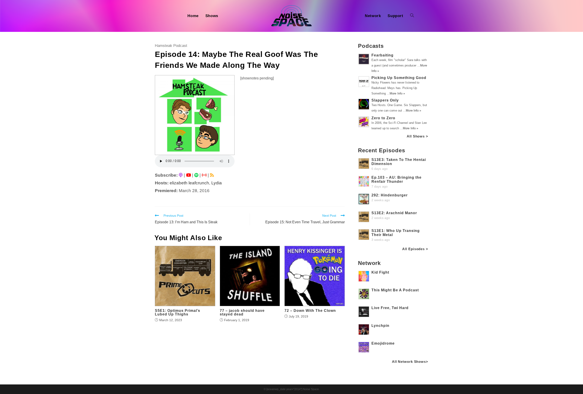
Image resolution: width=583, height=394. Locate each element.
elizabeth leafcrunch (189, 182)
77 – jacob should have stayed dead (242, 312)
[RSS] (212, 175)
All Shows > (417, 136)
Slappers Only (385, 100)
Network (369, 263)
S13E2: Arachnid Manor (394, 213)
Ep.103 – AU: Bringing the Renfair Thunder (396, 179)
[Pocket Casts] (204, 175)
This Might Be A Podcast (395, 290)
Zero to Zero (383, 118)
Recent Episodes (381, 150)
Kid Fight (380, 272)
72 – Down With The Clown (310, 311)
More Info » (397, 93)
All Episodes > (415, 249)
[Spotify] (196, 175)
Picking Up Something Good (398, 78)
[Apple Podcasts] (181, 175)
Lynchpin (380, 326)
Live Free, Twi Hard (390, 308)
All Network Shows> (410, 361)
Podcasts (371, 46)
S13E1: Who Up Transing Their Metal (395, 233)
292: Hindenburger (389, 195)
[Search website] (412, 16)
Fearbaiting (382, 55)
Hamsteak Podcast (171, 45)
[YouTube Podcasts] (188, 175)
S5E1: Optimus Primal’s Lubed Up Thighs (177, 312)
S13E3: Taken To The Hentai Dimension (398, 162)
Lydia (216, 182)
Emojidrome (383, 343)
